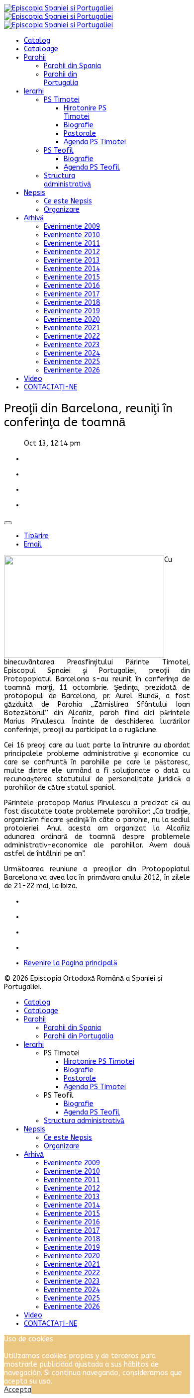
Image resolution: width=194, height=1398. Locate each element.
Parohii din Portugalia (61, 78)
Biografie (79, 125)
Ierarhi (34, 91)
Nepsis (34, 192)
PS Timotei (62, 99)
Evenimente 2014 (72, 269)
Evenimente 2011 (72, 243)
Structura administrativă (67, 180)
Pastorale (80, 133)
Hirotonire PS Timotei (85, 112)
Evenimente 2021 (72, 328)
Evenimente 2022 (72, 336)
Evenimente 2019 (72, 311)
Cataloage (41, 49)
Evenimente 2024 (72, 353)
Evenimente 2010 (72, 235)
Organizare (62, 209)
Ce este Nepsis (68, 201)
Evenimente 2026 (72, 370)
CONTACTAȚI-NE (50, 387)
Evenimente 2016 (72, 285)
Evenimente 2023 (72, 345)
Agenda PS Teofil (92, 167)
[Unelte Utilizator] (8, 522)
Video (33, 378)
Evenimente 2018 (72, 302)
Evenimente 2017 (72, 294)
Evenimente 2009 (72, 226)
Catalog (37, 40)
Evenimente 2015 (72, 277)
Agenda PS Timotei (95, 142)
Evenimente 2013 (72, 260)
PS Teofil (59, 150)
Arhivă (34, 218)
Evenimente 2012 (72, 252)
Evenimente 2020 (72, 319)
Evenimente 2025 (72, 362)
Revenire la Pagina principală (70, 963)
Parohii (35, 57)
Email (33, 544)
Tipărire (36, 536)
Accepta (17, 1390)
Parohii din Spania (72, 66)
